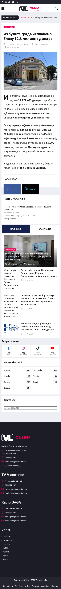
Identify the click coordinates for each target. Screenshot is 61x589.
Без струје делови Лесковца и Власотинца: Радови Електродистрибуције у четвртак (40, 17)
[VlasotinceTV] (30, 7)
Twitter (32, 189)
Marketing (45, 586)
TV (16, 586)
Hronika (17, 376)
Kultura (17, 382)
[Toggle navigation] (2, 8)
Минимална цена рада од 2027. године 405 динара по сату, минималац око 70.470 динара (38, 326)
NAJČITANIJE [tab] (45, 229)
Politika (45, 376)
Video (27, 586)
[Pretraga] (57, 8)
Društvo (17, 370)
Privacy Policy (13, 465)
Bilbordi (35, 586)
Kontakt (55, 586)
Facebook (13, 189)
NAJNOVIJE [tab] (15, 229)
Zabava (16, 388)
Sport (45, 382)
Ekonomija (9, 27)
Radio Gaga (8, 586)
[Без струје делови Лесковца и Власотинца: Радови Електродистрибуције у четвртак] (11, 279)
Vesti (21, 586)
